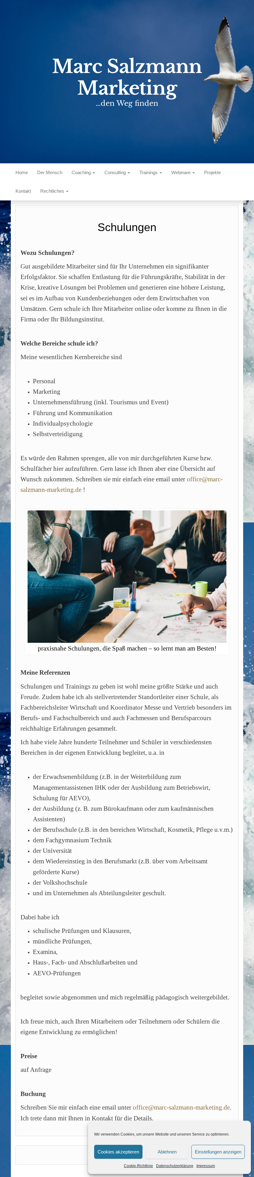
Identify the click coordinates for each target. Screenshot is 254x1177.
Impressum (205, 1166)
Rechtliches (52, 191)
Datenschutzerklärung (174, 1166)
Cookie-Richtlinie (138, 1166)
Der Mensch (49, 172)
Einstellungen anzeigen (218, 1151)
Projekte (212, 172)
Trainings (149, 172)
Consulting (115, 172)
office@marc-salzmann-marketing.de (181, 1107)
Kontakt (23, 191)
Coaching (82, 172)
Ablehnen (167, 1151)
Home (21, 172)
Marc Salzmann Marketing (127, 77)
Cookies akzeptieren (118, 1151)
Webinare (181, 172)
